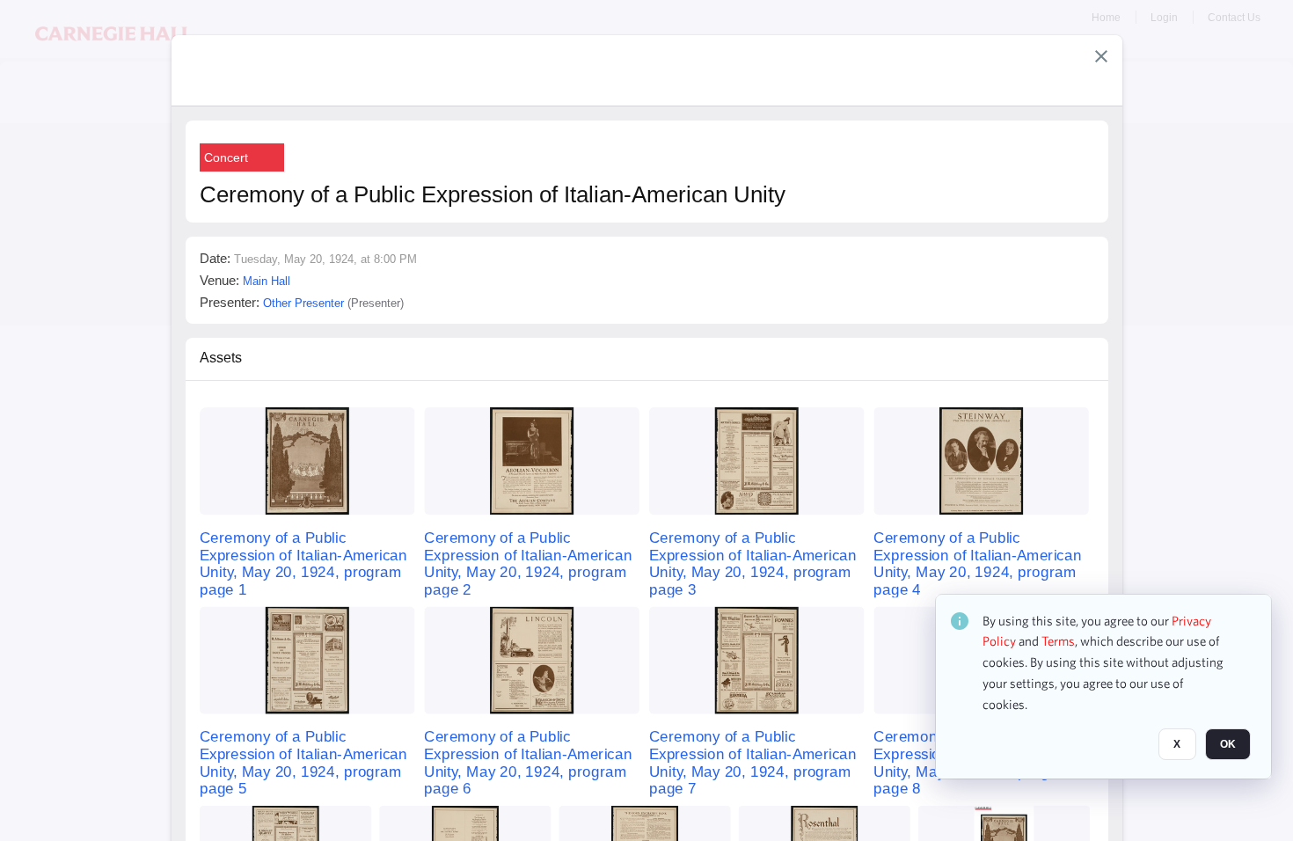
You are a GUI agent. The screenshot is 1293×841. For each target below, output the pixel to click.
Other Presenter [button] (303, 303)
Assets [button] (221, 357)
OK (1228, 745)
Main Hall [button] (266, 281)
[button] (1101, 56)
